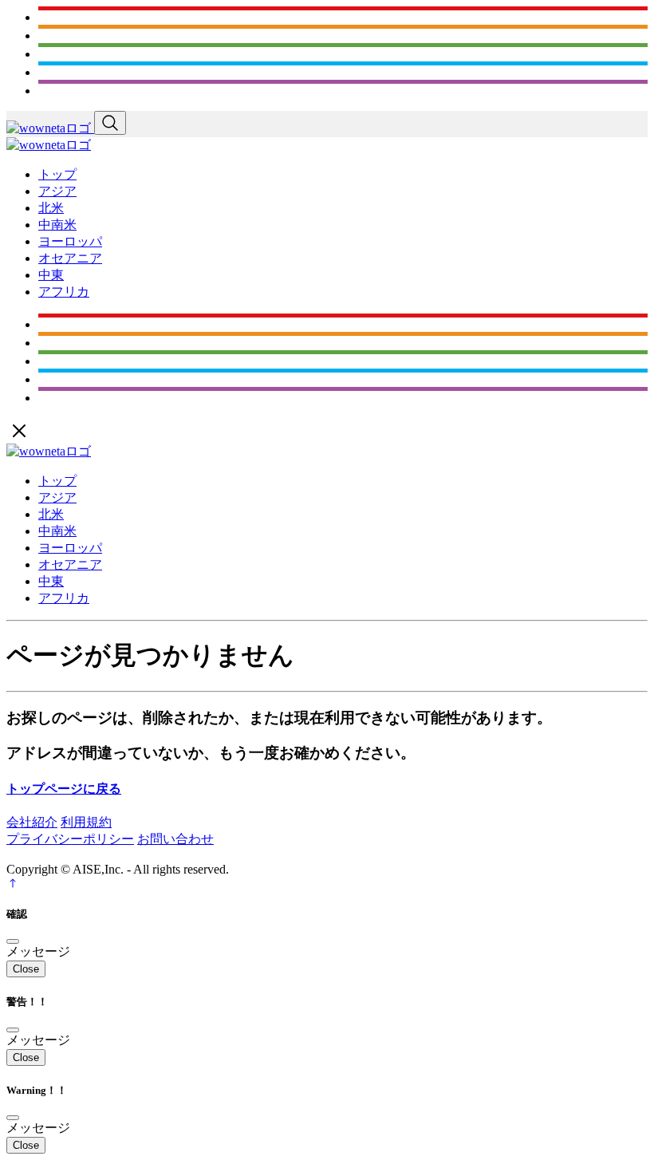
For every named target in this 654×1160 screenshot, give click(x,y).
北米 (51, 208)
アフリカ (63, 291)
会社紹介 (31, 822)
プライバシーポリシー (70, 839)
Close (26, 969)
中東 (51, 275)
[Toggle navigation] (110, 123)
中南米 (57, 224)
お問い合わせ (175, 839)
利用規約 (86, 822)
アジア (57, 191)
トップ (57, 174)
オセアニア (70, 258)
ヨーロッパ (70, 241)
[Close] (12, 941)
